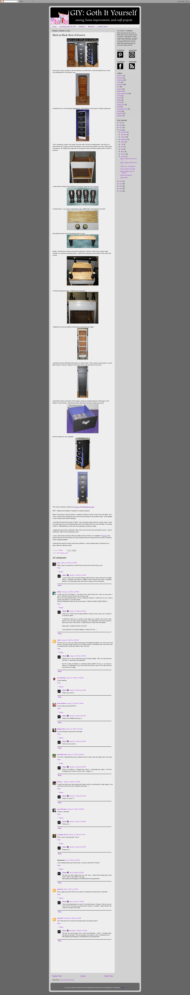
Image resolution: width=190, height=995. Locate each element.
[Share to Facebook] (74, 550)
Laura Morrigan (62, 809)
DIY (58, 553)
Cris (58, 563)
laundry (119, 98)
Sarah (59, 640)
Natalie (59, 592)
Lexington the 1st (62, 834)
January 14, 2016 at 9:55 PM (77, 821)
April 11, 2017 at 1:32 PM (71, 889)
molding (119, 102)
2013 (121, 186)
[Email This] (68, 550)
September (124, 139)
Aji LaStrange (61, 678)
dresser (76, 507)
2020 (121, 125)
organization (120, 104)
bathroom (120, 75)
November (124, 134)
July (122, 144)
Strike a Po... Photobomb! (127, 166)
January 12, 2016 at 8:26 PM (77, 741)
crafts (119, 82)
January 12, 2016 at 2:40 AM (75, 703)
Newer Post (57, 976)
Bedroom (82, 26)
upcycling (120, 113)
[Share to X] (72, 550)
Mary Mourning (62, 754)
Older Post (108, 976)
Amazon (104, 535)
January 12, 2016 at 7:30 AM (71, 782)
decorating (120, 84)
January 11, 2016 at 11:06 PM (70, 592)
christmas (120, 78)
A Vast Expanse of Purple (127, 169)
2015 (121, 181)
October (123, 137)
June (122, 146)
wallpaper (120, 115)
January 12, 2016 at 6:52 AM (75, 754)
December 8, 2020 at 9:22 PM (72, 918)
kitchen (96, 186)
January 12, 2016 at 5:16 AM (74, 729)
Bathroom (91, 26)
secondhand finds (122, 109)
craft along (120, 80)
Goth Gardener (61, 703)
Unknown (60, 889)
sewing (119, 111)
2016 (121, 130)
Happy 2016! (124, 177)
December (124, 132)
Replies (61, 571)
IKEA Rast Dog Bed (126, 175)
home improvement (122, 93)
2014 (121, 184)
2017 (121, 127)
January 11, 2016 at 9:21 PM (68, 563)
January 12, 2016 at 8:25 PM (77, 716)
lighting (119, 100)
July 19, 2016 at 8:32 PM (76, 872)
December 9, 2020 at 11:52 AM (78, 930)
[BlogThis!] (70, 550)
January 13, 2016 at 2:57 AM (76, 834)
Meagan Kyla (61, 729)
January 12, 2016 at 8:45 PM (75, 809)
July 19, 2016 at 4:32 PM (72, 860)
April (122, 149)
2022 (121, 122)
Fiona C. (60, 782)
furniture (62, 553)
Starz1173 (60, 918)
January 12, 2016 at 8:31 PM (77, 796)
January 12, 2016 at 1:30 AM (77, 575)
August (123, 142)
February (123, 154)
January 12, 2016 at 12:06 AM (70, 640)
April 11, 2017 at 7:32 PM (76, 901)
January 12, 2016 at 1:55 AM (77, 656)
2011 (121, 191)
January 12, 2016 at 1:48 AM (77, 611)
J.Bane (64, 575)
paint (66, 553)
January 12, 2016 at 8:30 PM (77, 767)
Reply (59, 568)
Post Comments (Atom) (67, 980)
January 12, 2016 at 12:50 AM (74, 678)
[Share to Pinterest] (75, 550)
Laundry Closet (102, 26)
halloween (120, 91)
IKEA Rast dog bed (88, 507)
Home (54, 26)
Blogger (123, 987)
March (123, 151)
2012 (121, 188)
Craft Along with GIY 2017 (67, 26)
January (123, 156)
